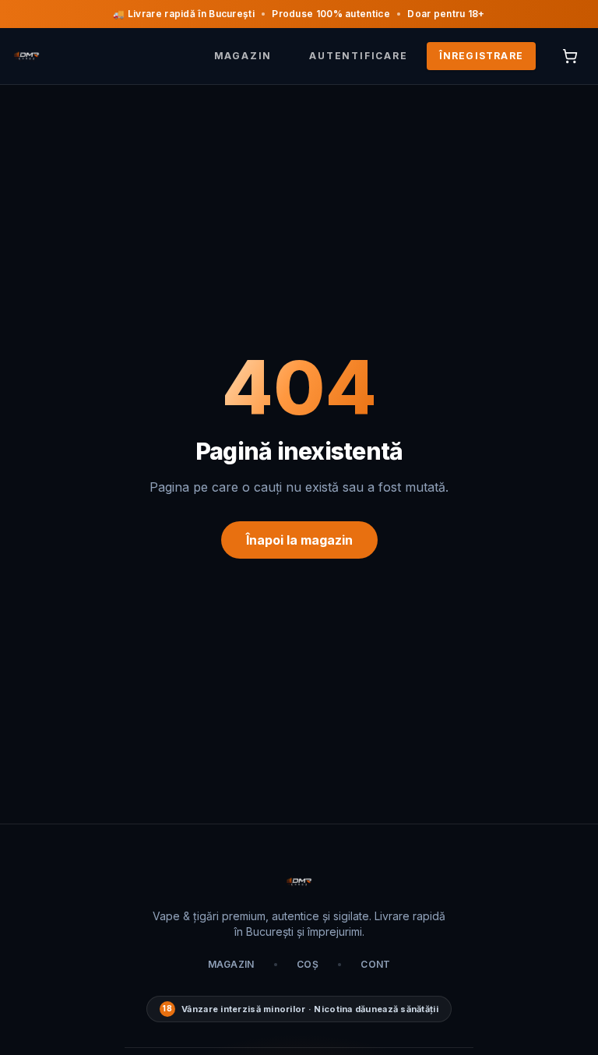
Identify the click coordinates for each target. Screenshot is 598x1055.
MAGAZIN (243, 56)
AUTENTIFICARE (358, 56)
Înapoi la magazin (299, 540)
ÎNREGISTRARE (481, 56)
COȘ (307, 964)
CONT (375, 964)
